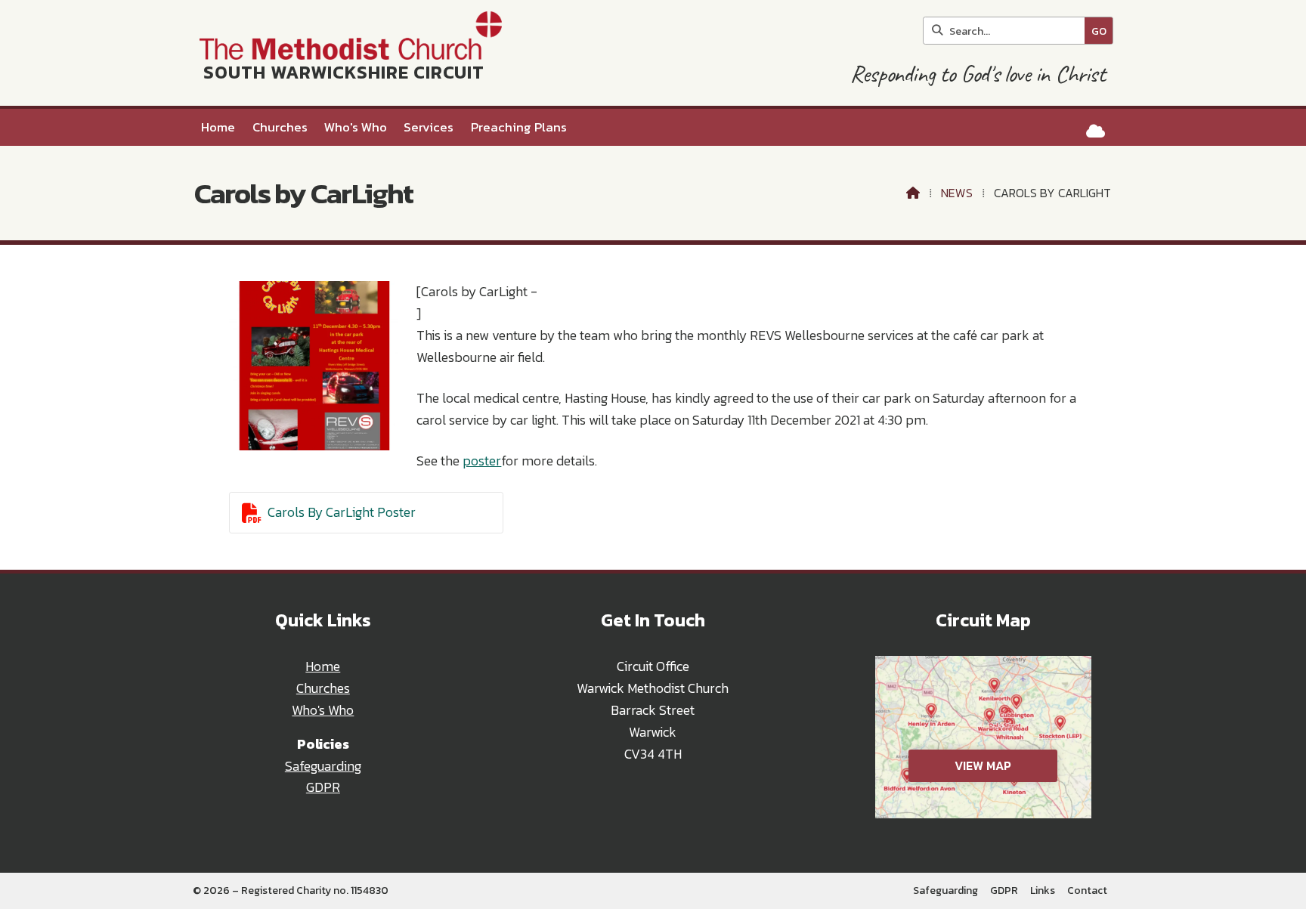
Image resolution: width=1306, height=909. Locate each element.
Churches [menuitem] (280, 127)
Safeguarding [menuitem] (945, 890)
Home (322, 666)
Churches (323, 688)
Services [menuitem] (428, 127)
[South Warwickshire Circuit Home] (347, 53)
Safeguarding (323, 766)
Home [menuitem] (218, 127)
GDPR (323, 787)
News (957, 193)
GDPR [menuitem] (1004, 890)
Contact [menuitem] (1087, 890)
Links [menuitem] (1042, 890)
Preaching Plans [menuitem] (519, 127)
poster (482, 461)
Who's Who (323, 710)
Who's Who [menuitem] (355, 127)
